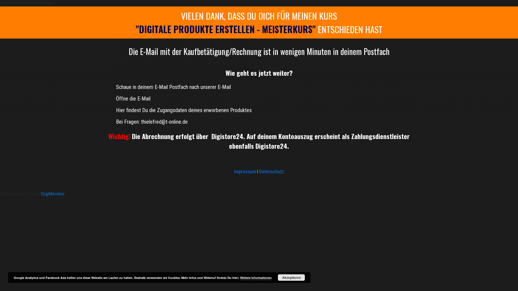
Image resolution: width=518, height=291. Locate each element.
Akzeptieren (291, 277)
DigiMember (52, 194)
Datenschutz (271, 171)
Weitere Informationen (256, 278)
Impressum (245, 171)
